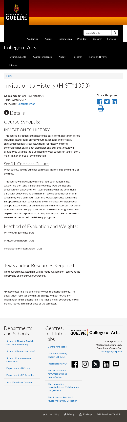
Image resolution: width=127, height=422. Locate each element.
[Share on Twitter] (106, 101)
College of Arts (20, 47)
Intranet (13, 65)
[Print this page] (101, 108)
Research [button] (78, 56)
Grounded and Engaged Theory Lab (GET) (60, 355)
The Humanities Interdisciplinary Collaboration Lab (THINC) (63, 387)
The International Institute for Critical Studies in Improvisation (62, 373)
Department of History (18, 368)
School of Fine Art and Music (21, 351)
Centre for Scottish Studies (62, 346)
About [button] (50, 39)
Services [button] (114, 39)
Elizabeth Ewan (26, 103)
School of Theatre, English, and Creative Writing (20, 343)
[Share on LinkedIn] (114, 101)
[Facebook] (75, 364)
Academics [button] (34, 39)
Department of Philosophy (20, 375)
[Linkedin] (106, 364)
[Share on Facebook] (99, 101)
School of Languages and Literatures (19, 360)
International (65, 38)
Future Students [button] (18, 56)
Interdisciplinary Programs (20, 381)
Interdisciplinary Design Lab (62, 363)
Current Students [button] (42, 56)
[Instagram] (85, 364)
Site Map (88, 416)
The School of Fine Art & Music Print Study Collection (62, 399)
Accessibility (53, 416)
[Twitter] (96, 364)
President (82, 38)
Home (9, 75)
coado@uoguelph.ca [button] (111, 351)
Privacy (71, 416)
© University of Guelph (109, 414)
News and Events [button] (98, 56)
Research (98, 39)
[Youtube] (116, 363)
